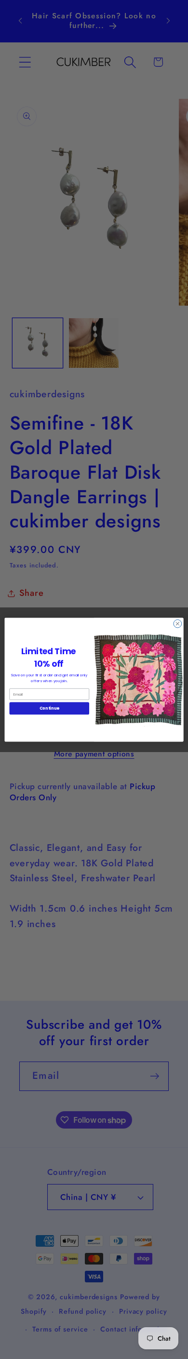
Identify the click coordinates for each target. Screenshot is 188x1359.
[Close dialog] (178, 623)
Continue (49, 708)
